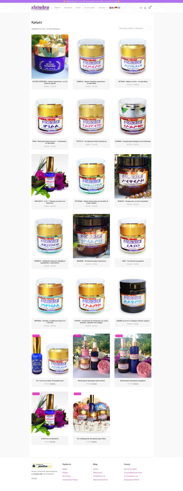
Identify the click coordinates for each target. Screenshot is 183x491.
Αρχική (57, 8)
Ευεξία (95, 469)
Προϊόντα (68, 8)
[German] (116, 7)
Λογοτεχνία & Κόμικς (70, 480)
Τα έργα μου (89, 8)
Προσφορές (66, 476)
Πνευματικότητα (99, 476)
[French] (113, 7)
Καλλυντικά (97, 472)
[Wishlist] (141, 7)
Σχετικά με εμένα (130, 469)
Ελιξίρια (65, 472)
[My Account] (145, 7)
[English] (110, 7)
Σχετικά (102, 8)
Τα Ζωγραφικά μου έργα (133, 472)
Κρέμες (64, 469)
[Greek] (119, 7)
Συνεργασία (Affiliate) (131, 480)
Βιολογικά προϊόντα (100, 480)
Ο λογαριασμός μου (131, 476)
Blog (78, 8)
